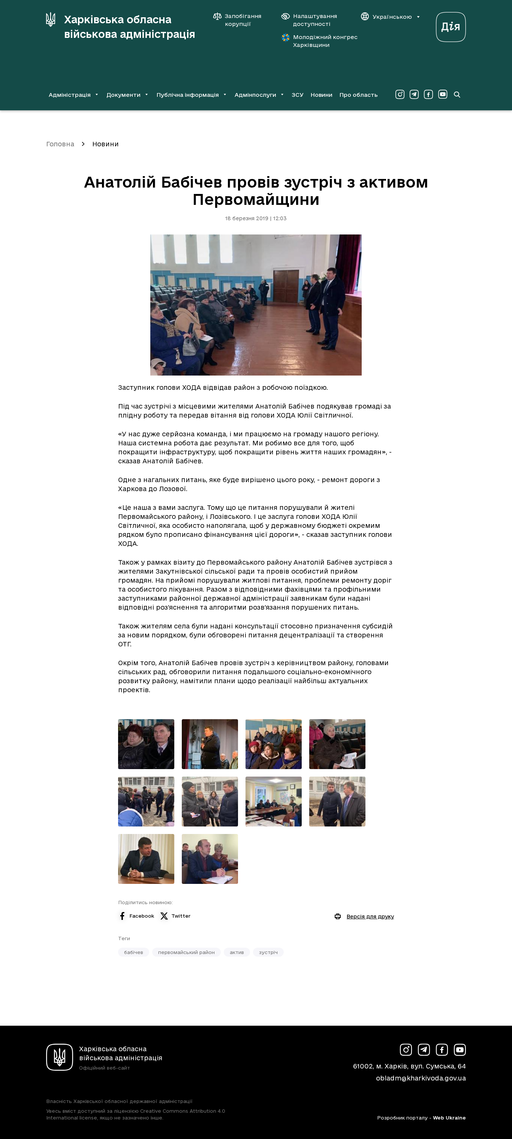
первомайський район (186, 952)
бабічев (133, 952)
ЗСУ (298, 95)
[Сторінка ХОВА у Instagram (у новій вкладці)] (399, 94)
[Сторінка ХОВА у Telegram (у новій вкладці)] (414, 94)
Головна (60, 143)
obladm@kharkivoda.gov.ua (421, 1078)
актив (237, 952)
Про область (358, 95)
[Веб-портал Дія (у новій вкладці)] (451, 25)
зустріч (268, 952)
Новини (321, 95)
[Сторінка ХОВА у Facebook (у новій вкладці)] (428, 94)
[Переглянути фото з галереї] (146, 744)
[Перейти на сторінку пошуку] (456, 94)
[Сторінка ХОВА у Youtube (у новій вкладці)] (442, 94)
